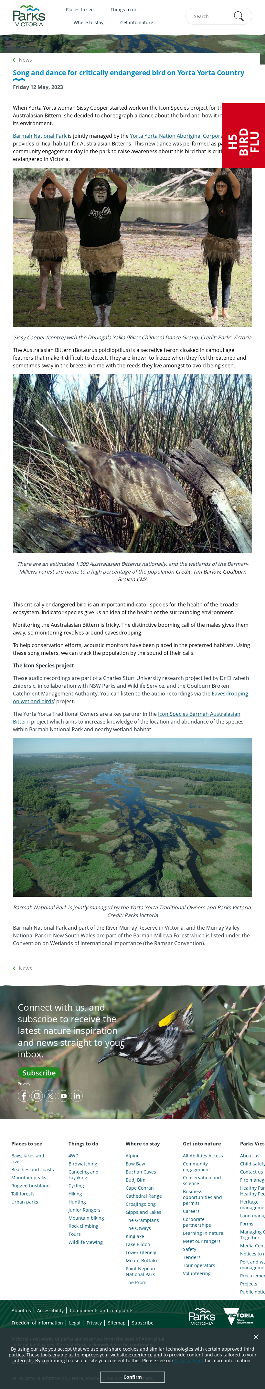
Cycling (76, 1186)
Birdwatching (83, 1164)
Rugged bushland (30, 1186)
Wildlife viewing (86, 1242)
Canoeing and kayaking (84, 1175)
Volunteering (197, 1273)
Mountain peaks (28, 1178)
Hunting (77, 1202)
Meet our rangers (202, 1241)
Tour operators (199, 1265)
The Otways (138, 1228)
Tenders (192, 1257)
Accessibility (50, 1310)
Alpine (133, 1156)
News (25, 59)
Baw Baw (135, 1164)
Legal (74, 1323)
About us (21, 1310)
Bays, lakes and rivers (27, 1158)
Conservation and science (202, 1180)
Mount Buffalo (141, 1261)
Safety (189, 1249)
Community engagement (196, 1167)
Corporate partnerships (197, 1222)
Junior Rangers (85, 1210)
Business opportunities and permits (202, 1197)
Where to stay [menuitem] (88, 22)
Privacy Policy (189, 1360)
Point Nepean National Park (140, 1271)
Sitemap (117, 1323)
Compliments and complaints (101, 1310)
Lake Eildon (138, 1244)
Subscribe (39, 1072)
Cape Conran (140, 1188)
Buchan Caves (141, 1172)
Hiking (75, 1194)
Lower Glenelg (141, 1252)
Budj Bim (135, 1180)
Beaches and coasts (32, 1170)
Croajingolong (141, 1204)
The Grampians (142, 1220)
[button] (239, 16)
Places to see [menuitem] (80, 9)
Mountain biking (86, 1218)
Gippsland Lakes (143, 1212)
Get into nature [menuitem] (136, 22)
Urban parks (24, 1202)
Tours (75, 1234)
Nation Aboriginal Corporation (195, 135)
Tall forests (23, 1194)
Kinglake (135, 1236)
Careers (191, 1211)
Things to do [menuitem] (124, 9)
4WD (74, 1156)
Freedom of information (37, 1323)
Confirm (132, 1377)
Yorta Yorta (144, 135)
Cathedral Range (144, 1196)
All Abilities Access (203, 1156)
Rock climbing (84, 1226)
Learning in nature (203, 1233)
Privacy (24, 1083)
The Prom (136, 1282)
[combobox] (219, 16)
